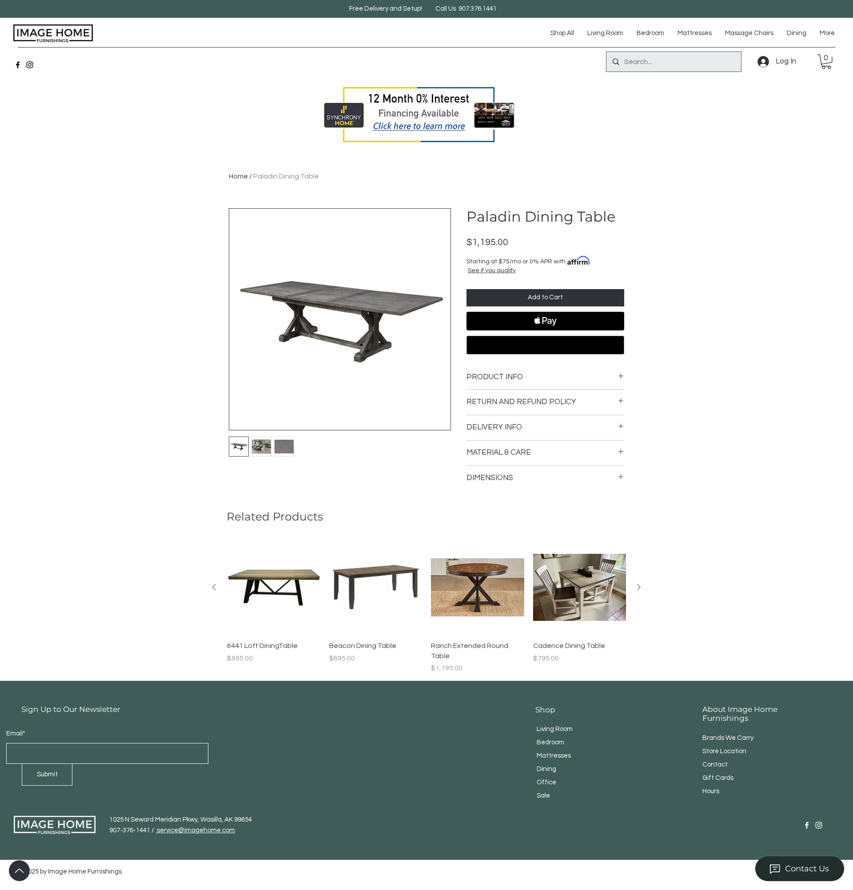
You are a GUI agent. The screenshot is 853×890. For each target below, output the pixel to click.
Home (238, 176)
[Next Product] (639, 587)
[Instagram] (29, 64)
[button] (826, 61)
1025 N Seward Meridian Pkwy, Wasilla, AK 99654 (180, 819)
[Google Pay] (545, 345)
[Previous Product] (214, 587)
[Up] (19, 870)
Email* (15, 733)
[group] (426, 607)
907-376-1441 (130, 830)
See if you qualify (492, 270)
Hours (710, 791)
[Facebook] (17, 64)
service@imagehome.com (195, 830)
